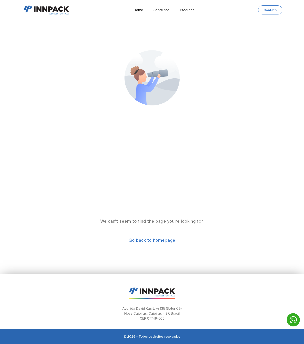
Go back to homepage (152, 240)
